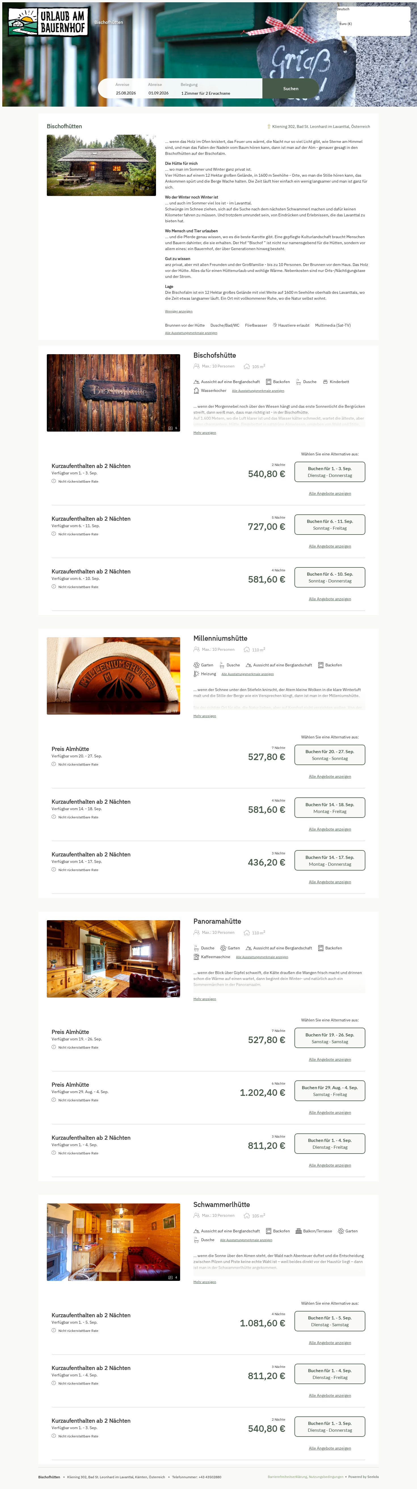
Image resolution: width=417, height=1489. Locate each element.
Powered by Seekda (363, 1477)
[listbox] (373, 14)
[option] (373, 15)
